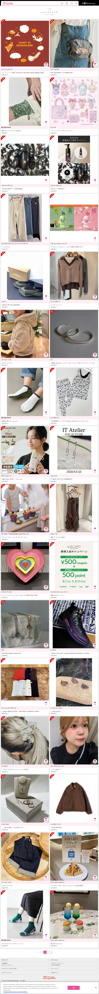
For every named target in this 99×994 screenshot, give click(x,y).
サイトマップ (54, 968)
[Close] (96, 987)
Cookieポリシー (55, 972)
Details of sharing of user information (15, 992)
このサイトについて (6, 972)
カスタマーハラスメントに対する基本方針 (57, 964)
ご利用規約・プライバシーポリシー (7, 964)
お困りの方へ (4, 960)
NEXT (95, 952)
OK (74, 988)
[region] (49, 988)
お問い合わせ (54, 960)
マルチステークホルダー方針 (9, 968)
